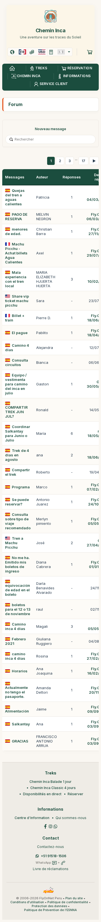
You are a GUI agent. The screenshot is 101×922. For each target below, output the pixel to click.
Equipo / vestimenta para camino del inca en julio (16, 384)
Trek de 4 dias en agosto (17, 455)
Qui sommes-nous (71, 818)
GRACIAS (20, 741)
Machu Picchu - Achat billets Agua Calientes (16, 253)
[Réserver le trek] (89, 52)
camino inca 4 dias (15, 656)
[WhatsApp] (55, 826)
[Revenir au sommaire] (12, 68)
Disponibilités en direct (42, 794)
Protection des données (49, 906)
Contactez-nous (50, 847)
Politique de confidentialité (67, 902)
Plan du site (74, 898)
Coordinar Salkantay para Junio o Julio (17, 433)
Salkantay (21, 724)
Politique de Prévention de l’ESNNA (50, 910)
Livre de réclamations (50, 869)
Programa (21, 487)
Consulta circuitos (16, 362)
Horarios (19, 671)
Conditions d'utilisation (27, 902)
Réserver (75, 794)
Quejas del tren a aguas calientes (15, 197)
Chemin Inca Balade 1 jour (50, 782)
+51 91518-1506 (53, 856)
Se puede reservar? (17, 501)
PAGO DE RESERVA (16, 216)
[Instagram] (50, 826)
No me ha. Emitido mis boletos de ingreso (17, 564)
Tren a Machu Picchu (14, 542)
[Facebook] (45, 826)
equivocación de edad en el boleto (17, 590)
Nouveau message (50, 129)
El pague (19, 332)
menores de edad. (16, 231)
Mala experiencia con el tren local (15, 279)
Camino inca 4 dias (15, 626)
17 (83, 161)
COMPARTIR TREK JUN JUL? (16, 412)
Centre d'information (32, 818)
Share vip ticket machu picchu (17, 300)
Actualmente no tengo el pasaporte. (16, 692)
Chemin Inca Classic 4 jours (53, 788)
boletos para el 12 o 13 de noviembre (18, 609)
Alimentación (17, 711)
